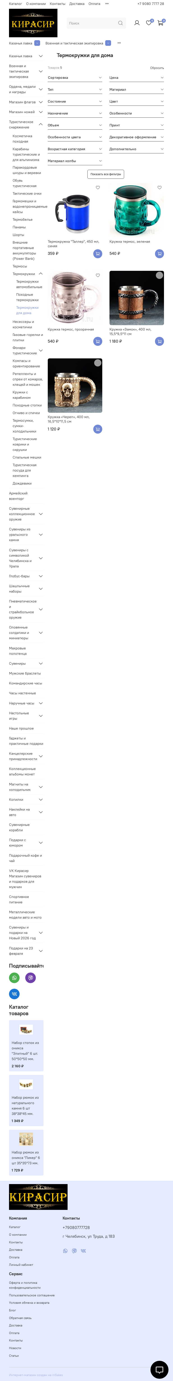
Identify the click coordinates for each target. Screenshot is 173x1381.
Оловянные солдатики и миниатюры (19, 632)
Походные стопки (27, 405)
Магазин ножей (22, 112)
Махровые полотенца (18, 651)
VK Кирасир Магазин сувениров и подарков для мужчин (25, 878)
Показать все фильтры (106, 174)
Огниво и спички (26, 412)
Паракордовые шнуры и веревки (27, 170)
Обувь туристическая (24, 183)
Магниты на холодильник (20, 787)
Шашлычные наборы (19, 588)
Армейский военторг (18, 496)
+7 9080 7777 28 (150, 3)
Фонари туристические (24, 350)
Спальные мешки (27, 457)
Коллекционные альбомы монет (22, 771)
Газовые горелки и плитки (28, 337)
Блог (12, 1310)
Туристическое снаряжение (21, 124)
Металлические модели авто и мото (25, 915)
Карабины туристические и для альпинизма (26, 154)
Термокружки (24, 273)
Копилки (16, 799)
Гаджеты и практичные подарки (26, 741)
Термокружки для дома (27, 310)
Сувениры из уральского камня (19, 534)
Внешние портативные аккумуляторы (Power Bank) (24, 250)
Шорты (18, 234)
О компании (36, 3)
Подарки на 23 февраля (21, 951)
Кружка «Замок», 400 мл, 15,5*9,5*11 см (130, 331)
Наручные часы (21, 703)
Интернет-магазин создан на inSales (36, 1375)
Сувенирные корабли (19, 827)
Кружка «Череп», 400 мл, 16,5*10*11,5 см (69, 419)
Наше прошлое (21, 728)
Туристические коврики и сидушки (25, 444)
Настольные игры (19, 716)
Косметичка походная (22, 138)
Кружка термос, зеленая (129, 241)
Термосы (20, 266)
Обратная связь (20, 1318)
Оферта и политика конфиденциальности (25, 1285)
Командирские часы (25, 683)
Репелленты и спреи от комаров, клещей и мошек (28, 379)
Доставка (76, 3)
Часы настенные (22, 693)
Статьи (14, 1356)
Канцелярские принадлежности (22, 756)
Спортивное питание (19, 899)
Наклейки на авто (19, 812)
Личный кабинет (21, 1265)
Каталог (15, 3)
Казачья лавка (20, 43)
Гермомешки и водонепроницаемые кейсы (28, 206)
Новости (15, 1348)
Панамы (19, 227)
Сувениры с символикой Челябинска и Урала (20, 558)
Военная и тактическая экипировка (74, 43)
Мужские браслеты (25, 673)
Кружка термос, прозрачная (71, 329)
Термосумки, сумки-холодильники (24, 425)
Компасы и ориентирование (26, 363)
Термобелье (23, 219)
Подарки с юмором (17, 842)
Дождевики (22, 483)
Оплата (94, 3)
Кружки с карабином (22, 395)
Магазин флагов (22, 102)
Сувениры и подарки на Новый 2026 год (22, 932)
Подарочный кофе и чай (25, 858)
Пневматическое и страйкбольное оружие (22, 609)
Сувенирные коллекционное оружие (22, 513)
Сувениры (17, 663)
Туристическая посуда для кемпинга (24, 470)
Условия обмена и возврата (29, 1303)
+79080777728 (76, 1227)
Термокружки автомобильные (29, 284)
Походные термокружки (27, 297)
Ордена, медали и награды (22, 89)
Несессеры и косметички (23, 324)
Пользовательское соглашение (32, 1295)
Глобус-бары (19, 576)
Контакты (57, 3)
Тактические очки (27, 193)
